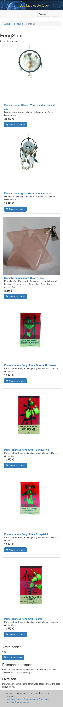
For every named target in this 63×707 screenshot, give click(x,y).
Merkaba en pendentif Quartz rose (24, 278)
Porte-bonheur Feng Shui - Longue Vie (26, 449)
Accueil (7, 23)
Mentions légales (14, 699)
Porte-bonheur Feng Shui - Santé (23, 618)
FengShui (18, 23)
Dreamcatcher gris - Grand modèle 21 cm (28, 193)
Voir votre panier (14, 657)
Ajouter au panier (16, 124)
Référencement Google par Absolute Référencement (27, 700)
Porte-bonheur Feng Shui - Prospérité (26, 534)
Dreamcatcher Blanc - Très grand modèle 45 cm (29, 107)
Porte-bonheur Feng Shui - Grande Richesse (30, 365)
